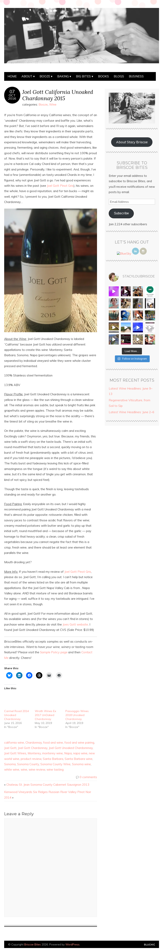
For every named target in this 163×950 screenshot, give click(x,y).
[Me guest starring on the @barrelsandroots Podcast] (126, 291)
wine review (37, 769)
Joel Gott (10, 748)
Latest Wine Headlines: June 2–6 (131, 412)
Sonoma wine (81, 764)
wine (24, 769)
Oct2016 (12, 96)
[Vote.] (138, 303)
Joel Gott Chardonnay (32, 748)
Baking (63, 76)
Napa (68, 753)
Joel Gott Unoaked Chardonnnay (71, 748)
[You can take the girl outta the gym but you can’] (150, 315)
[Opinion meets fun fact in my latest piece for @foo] (150, 303)
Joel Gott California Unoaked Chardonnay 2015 (57, 95)
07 (12, 91)
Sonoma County (28, 764)
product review (31, 759)
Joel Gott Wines (15, 753)
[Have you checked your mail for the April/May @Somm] (138, 339)
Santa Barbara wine (78, 759)
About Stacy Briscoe (132, 142)
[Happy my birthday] (138, 315)
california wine (14, 742)
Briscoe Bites (32, 944)
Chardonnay (33, 742)
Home (12, 76)
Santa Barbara (53, 759)
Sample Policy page (53, 652)
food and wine (53, 742)
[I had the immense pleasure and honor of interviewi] (150, 327)
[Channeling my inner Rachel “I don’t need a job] (126, 315)
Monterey (34, 753)
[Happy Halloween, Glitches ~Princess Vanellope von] (114, 303)
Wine (52, 104)
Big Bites (83, 76)
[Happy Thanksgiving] (138, 291)
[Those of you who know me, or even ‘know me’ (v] (114, 327)
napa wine (80, 753)
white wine (11, 769)
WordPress (72, 944)
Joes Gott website (75, 624)
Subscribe (121, 213)
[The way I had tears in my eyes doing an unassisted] (150, 291)
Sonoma (10, 764)
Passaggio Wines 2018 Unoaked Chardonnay (77, 715)
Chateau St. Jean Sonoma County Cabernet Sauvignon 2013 (47, 784)
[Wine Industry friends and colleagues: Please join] (126, 339)
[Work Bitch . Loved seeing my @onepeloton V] (114, 291)
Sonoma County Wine (55, 764)
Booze (45, 76)
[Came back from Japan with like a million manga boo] (114, 315)
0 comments (88, 777)
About (26, 76)
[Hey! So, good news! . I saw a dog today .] (126, 303)
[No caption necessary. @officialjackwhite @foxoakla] (138, 327)
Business (136, 76)
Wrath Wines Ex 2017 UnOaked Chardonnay (45, 715)
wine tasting (55, 769)
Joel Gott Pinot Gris (60, 186)
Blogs (119, 76)
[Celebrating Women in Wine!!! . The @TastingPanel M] (114, 339)
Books (103, 76)
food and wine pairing (79, 742)
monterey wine (52, 753)
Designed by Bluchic (149, 945)
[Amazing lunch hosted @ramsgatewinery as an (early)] (126, 327)
